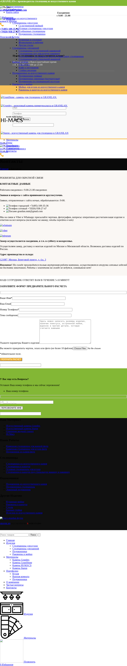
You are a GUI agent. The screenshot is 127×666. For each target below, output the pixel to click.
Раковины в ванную (16, 504)
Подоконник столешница (32, 34)
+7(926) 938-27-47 (9, 31)
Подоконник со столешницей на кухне (39, 81)
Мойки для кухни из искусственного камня (42, 87)
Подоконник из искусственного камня (26, 484)
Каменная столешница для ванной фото (27, 446)
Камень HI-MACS (21, 565)
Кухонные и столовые (30, 39)
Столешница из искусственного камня (26, 463)
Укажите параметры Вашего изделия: (19, 343)
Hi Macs (10, 434)
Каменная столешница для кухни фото (26, 449)
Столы (9, 507)
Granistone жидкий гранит (20, 431)
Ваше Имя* (6, 298)
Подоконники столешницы (20, 486)
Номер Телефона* (9, 309)
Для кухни (24, 64)
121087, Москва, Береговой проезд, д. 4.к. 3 (23, 259)
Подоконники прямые (30, 76)
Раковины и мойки (22, 554)
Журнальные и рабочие (31, 42)
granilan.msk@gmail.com (13, 10)
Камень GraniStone (22, 562)
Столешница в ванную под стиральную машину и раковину (38, 472)
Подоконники (19, 551)
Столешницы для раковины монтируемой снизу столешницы (51, 56)
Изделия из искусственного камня (24, 513)
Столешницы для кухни (25, 546)
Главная (4, 169)
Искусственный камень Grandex (23, 425)
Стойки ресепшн (27, 70)
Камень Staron (19, 568)
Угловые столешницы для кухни (36, 28)
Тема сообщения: (9, 315)
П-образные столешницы (32, 31)
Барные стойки (14, 510)
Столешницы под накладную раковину (39, 53)
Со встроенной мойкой (31, 25)
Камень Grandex (20, 559)
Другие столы (26, 45)
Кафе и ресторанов (29, 67)
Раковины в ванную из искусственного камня (43, 89)
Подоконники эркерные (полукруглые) (39, 78)
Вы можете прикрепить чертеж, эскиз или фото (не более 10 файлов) (36, 348)
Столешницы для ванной (25, 548)
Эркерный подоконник (18, 489)
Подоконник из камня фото (20, 451)
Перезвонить (7, 37)
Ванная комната (20, 576)
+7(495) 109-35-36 (9, 29)
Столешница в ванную (18, 466)
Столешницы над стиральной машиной (39, 59)
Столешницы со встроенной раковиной (40, 50)
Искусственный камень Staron (22, 428)
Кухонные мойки (15, 501)
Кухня (15, 573)
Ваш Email (5, 303)
